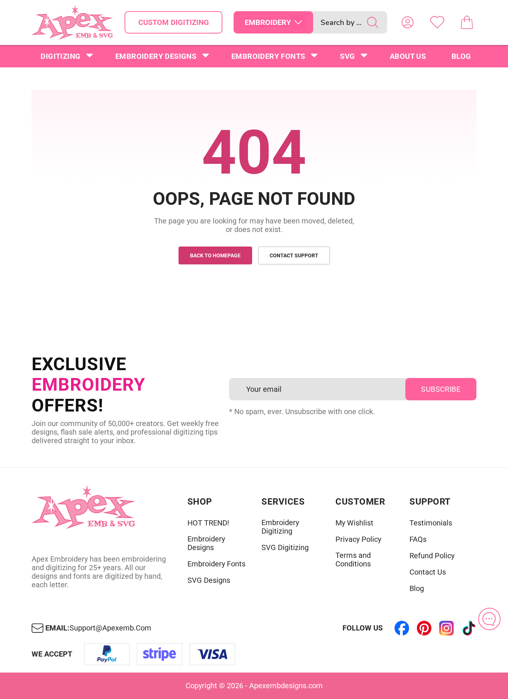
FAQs (418, 539)
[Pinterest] (424, 628)
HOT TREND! (208, 523)
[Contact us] (489, 619)
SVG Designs (208, 580)
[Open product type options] (298, 22)
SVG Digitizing (285, 547)
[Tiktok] (469, 628)
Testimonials (430, 523)
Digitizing (60, 56)
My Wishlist (354, 523)
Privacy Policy (358, 539)
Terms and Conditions (353, 559)
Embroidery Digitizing (280, 527)
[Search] (372, 22)
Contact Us (427, 572)
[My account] (407, 22)
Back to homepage (215, 255)
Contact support (294, 255)
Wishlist (437, 22)
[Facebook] (402, 628)
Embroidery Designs (155, 56)
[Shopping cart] (467, 22)
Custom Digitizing (173, 22)
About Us (408, 56)
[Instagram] (446, 628)
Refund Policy (431, 556)
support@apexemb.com (110, 628)
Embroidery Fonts (268, 56)
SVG (347, 56)
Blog (461, 56)
